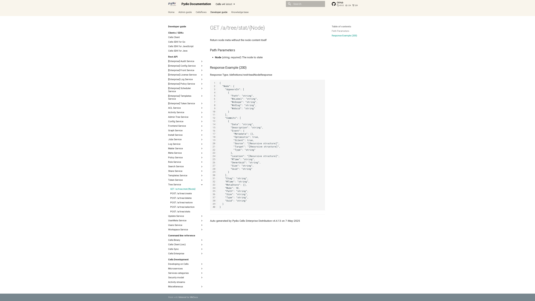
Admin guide (185, 12)
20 (214, 143)
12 (214, 117)
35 (214, 191)
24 (214, 156)
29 (214, 171)
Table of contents (341, 26)
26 (214, 162)
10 (214, 111)
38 (214, 200)
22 (214, 149)
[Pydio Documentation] (172, 4)
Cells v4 (224, 4)
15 (214, 127)
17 (214, 133)
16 (214, 130)
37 (214, 197)
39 (214, 203)
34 (214, 187)
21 (214, 146)
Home (171, 12)
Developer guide (219, 12)
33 (214, 184)
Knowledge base (239, 12)
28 (214, 168)
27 (214, 165)
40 (214, 206)
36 (214, 194)
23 (214, 152)
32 (214, 181)
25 (214, 159)
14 (214, 124)
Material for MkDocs (188, 297)
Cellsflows (201, 12)
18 (214, 136)
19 (214, 140)
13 (214, 121)
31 (214, 178)
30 (214, 175)
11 (214, 114)
